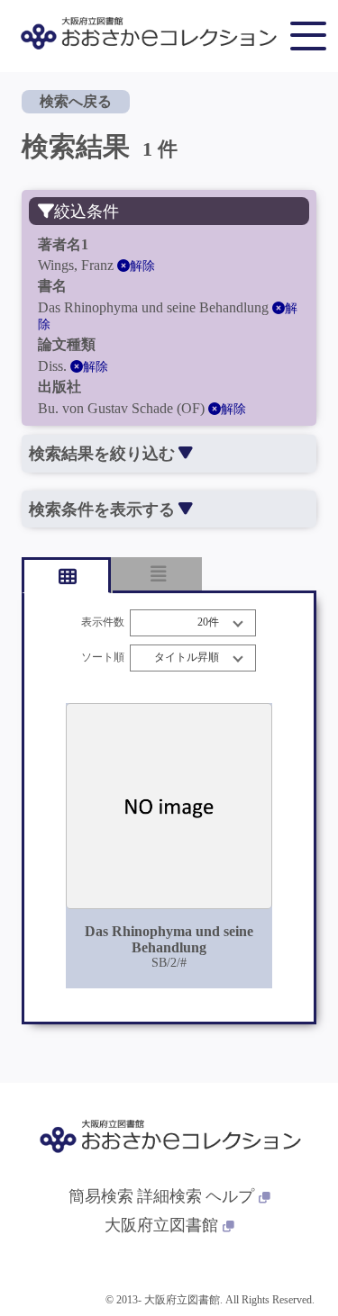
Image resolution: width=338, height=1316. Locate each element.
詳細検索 (169, 1196)
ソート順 (102, 657)
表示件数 (102, 622)
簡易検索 (101, 1196)
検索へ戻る (76, 101)
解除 (142, 266)
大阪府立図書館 (161, 1225)
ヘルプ (230, 1196)
